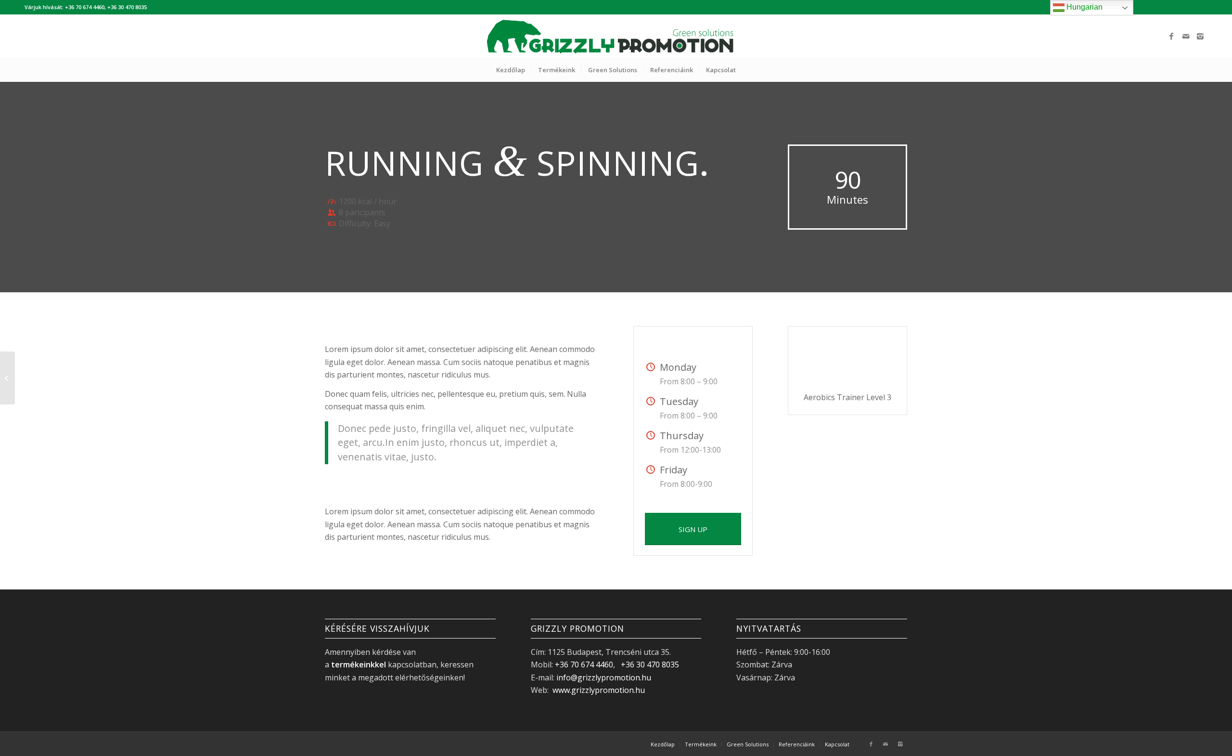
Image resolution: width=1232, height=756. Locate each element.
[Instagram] (1200, 36)
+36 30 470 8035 (650, 664)
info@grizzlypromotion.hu (603, 677)
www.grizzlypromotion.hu (598, 690)
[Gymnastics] (7, 378)
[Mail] (1186, 36)
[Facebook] (1171, 36)
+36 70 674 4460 (584, 664)
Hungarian (1084, 7)
